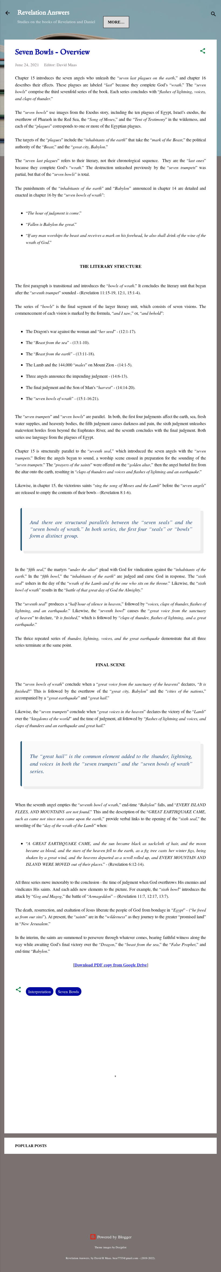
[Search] (213, 14)
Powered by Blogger (114, 1236)
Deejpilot (121, 1247)
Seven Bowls (68, 991)
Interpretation (39, 991)
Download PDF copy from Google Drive (110, 965)
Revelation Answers (43, 13)
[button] (202, 52)
